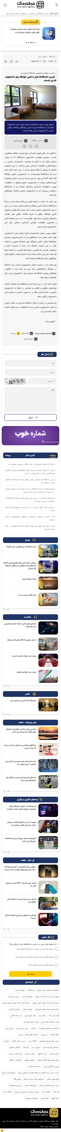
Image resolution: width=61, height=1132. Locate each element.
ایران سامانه (44, 1126)
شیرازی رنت (36, 1047)
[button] (34, 42)
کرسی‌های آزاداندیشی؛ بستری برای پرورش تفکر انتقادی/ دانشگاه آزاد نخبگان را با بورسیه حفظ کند (29, 500)
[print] (6, 61)
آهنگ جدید (32, 1041)
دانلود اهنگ (54, 1034)
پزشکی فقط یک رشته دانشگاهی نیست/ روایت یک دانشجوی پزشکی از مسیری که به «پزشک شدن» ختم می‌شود (29, 490)
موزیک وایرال (27, 1009)
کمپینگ (26, 1047)
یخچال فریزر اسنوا (8, 1072)
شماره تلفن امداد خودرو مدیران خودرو (16, 1002)
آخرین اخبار (30, 455)
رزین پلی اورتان (13, 996)
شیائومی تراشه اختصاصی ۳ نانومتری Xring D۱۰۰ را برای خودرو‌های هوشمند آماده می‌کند (20, 868)
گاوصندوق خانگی (53, 1079)
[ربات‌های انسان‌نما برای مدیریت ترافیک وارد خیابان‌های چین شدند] (48, 781)
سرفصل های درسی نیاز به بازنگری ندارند (41, 965)
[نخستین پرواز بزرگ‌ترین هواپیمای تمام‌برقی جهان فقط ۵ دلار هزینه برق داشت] (48, 733)
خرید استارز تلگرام (18, 1041)
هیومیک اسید (27, 996)
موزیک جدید (19, 990)
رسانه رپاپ (42, 1015)
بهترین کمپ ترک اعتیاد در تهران (47, 996)
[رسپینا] (30, 435)
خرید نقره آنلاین (16, 1015)
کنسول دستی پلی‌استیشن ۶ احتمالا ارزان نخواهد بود (21, 900)
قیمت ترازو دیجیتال (31, 1021)
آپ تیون (44, 1034)
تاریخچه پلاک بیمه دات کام (34, 1079)
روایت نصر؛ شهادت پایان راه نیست (24, 655)
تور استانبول (42, 1053)
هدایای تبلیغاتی (14, 1047)
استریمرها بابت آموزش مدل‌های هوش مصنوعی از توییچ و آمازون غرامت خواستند (21, 807)
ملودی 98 (17, 1079)
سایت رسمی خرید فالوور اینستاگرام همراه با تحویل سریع (38, 1072)
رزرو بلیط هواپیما (16, 1085)
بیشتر (8, 609)
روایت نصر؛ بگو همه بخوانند (26, 672)
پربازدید (53, 455)
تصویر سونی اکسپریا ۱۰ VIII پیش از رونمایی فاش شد (21, 884)
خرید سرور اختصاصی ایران (49, 1085)
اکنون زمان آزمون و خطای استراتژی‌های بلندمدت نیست (26, 31)
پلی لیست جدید (22, 1028)
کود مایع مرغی (30, 1015)
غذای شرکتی (54, 1053)
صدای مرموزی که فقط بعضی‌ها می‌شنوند (21, 639)
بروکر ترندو (9, 1028)
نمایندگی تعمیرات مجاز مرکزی (48, 990)
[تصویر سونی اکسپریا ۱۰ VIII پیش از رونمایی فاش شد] (48, 887)
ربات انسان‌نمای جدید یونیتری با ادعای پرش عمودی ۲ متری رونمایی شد (20, 763)
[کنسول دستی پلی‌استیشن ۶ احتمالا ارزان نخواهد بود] (48, 903)
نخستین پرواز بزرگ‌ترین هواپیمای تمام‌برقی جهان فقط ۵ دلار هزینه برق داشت (21, 730)
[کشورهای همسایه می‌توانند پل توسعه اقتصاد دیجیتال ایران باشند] (48, 842)
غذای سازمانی (30, 1053)
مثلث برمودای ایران (29, 578)
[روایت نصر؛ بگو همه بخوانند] (48, 676)
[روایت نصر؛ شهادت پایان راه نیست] (48, 660)
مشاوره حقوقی (29, 1060)
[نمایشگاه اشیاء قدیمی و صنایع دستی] (48, 704)
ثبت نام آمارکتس (34, 1066)
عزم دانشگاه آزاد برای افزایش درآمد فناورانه (21, 546)
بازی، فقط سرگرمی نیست (27, 595)
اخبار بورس (45, 1098)
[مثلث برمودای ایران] (48, 583)
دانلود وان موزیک (31, 1098)
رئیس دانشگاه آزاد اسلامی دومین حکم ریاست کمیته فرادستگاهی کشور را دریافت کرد (29, 481)
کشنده (33, 1028)
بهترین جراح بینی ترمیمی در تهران (26, 1091)
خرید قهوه (55, 1098)
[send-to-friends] (17, 61)
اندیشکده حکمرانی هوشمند (49, 1028)
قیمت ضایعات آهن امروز (50, 1021)
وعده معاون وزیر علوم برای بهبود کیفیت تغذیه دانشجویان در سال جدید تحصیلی (29, 527)
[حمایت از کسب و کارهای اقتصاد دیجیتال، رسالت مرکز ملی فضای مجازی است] (48, 826)
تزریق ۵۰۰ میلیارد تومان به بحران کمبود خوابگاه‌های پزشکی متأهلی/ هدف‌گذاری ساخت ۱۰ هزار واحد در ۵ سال (29, 472)
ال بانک (56, 1091)
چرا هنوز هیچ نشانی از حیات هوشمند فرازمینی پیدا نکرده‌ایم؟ (20, 625)
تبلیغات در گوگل (15, 1060)
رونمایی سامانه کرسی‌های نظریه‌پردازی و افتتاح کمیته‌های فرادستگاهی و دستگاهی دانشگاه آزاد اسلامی (20, 565)
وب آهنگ (31, 990)
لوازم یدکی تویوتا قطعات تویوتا (48, 1060)
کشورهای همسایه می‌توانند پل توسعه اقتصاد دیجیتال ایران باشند (20, 840)
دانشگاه (51, 56)
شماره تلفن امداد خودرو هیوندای (47, 1009)
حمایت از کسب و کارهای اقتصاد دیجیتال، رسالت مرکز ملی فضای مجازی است (21, 824)
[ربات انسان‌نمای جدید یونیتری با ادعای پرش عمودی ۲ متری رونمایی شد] (48, 765)
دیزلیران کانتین (14, 1009)
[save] (11, 61)
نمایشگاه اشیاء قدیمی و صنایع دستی (23, 700)
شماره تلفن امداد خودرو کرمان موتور (46, 1002)
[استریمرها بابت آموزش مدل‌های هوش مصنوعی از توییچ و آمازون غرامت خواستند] (48, 810)
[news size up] (24, 146)
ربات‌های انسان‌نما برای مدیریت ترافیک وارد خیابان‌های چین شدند (21, 779)
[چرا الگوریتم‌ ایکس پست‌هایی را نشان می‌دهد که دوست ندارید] (48, 749)
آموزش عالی (42, 56)
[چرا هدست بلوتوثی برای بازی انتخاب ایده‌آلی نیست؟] (48, 919)
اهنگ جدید (7, 1091)
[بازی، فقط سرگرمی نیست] (48, 599)
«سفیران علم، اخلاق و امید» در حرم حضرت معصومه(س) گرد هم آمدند (29, 509)
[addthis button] (25, 140)
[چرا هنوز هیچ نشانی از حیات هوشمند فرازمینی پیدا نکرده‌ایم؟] (48, 628)
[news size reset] (30, 146)
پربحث (7, 455)
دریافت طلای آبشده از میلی (28, 1034)
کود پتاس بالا (54, 1015)
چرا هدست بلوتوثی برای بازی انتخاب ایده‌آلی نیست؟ (20, 916)
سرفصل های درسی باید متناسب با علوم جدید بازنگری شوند (34, 957)
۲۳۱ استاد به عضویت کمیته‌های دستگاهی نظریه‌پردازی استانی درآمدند (29, 518)
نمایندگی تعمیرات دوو (51, 1047)
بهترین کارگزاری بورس (51, 1066)
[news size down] (36, 146)
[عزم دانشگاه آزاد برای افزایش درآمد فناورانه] (48, 551)
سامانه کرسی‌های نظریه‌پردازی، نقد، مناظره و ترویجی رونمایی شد (31, 464)
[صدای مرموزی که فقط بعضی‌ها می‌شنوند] (48, 644)
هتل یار (6, 1041)
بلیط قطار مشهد (31, 1085)
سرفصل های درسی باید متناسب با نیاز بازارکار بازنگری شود (35, 949)
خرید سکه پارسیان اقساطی (49, 1041)
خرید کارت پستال (15, 1053)
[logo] (30, 5)
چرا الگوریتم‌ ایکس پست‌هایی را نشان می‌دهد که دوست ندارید (20, 746)
